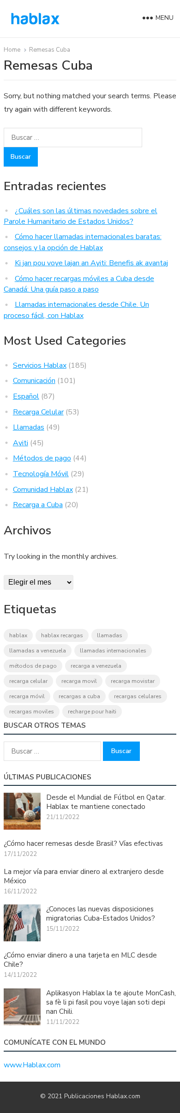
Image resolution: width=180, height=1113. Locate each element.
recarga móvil (27, 696)
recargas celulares (138, 696)
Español (26, 396)
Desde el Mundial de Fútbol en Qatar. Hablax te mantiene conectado (106, 802)
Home (12, 50)
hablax (18, 635)
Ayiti (20, 443)
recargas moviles (31, 711)
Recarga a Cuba (38, 505)
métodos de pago (33, 666)
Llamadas (28, 427)
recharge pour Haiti (92, 711)
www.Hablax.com (32, 1065)
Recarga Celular (38, 412)
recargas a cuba (79, 696)
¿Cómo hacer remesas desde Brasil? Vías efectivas (83, 843)
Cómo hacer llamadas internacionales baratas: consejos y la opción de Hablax (83, 242)
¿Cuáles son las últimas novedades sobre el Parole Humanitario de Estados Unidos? (80, 216)
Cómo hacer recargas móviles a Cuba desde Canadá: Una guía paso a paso (79, 284)
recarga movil (79, 681)
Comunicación (34, 381)
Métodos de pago (42, 458)
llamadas (109, 635)
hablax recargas (62, 635)
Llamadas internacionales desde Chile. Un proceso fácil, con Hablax (76, 310)
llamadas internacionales (113, 650)
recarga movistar (133, 681)
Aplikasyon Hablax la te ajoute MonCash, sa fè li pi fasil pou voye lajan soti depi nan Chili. (111, 1002)
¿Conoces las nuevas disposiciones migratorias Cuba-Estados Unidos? (100, 913)
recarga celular (28, 681)
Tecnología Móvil (41, 474)
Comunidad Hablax (43, 490)
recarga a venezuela (96, 666)
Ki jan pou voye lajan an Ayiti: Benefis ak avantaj (91, 263)
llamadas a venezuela (37, 650)
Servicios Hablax (39, 365)
